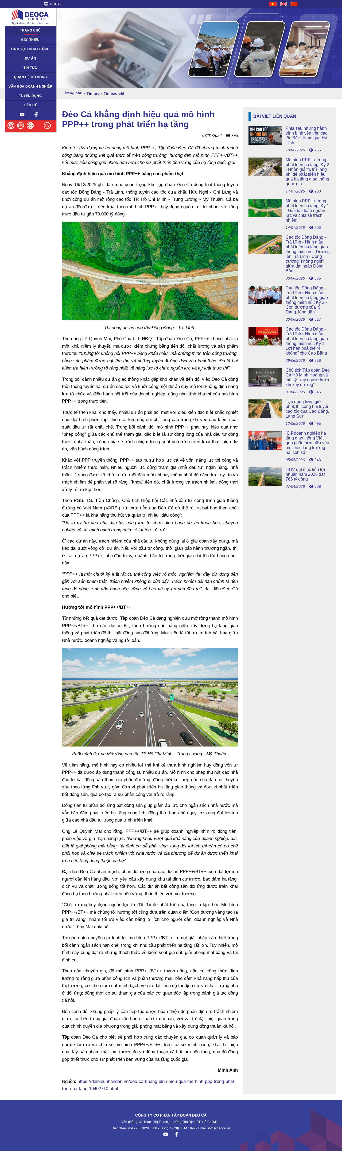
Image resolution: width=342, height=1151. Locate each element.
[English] (284, 4)
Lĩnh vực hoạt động (30, 49)
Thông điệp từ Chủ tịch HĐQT (25, 41)
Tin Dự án (15, 68)
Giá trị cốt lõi (17, 86)
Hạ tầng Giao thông (22, 58)
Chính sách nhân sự (23, 96)
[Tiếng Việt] (273, 4)
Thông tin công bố (21, 77)
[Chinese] (294, 4)
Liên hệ (30, 105)
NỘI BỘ (55, 4)
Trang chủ (30, 30)
